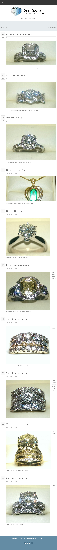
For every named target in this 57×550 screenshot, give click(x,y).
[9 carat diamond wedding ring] (28, 521)
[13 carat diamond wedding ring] (29, 467)
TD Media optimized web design (31, 540)
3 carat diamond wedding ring (16, 319)
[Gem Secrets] (28, 16)
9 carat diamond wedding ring (16, 478)
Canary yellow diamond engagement (18, 265)
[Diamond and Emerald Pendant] (31, 199)
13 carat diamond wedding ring (17, 424)
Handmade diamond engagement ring (19, 34)
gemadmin (9, 37)
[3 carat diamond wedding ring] (28, 362)
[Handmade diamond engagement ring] (31, 63)
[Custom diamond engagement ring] (31, 106)
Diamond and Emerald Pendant (16, 170)
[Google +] (27, 543)
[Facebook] (25, 543)
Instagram (17, 37)
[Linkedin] (29, 543)
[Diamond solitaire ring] (28, 254)
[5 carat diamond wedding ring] (28, 416)
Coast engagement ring (14, 117)
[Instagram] (32, 543)
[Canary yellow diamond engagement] (28, 308)
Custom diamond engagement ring (18, 75)
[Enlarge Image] (31, 42)
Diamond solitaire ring (14, 211)
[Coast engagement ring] (31, 158)
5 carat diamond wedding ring (16, 373)
